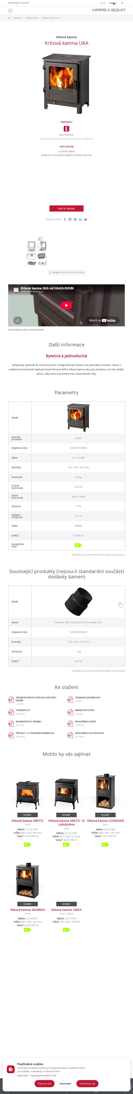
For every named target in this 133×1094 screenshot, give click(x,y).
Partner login (18, 2)
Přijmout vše (44, 1083)
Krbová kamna (32, 18)
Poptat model (66, 208)
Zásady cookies (22, 1075)
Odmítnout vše (87, 1083)
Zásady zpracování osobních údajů (43, 1075)
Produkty (18, 18)
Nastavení (65, 1083)
